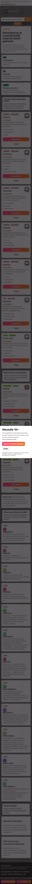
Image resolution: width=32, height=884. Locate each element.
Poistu (6, 449)
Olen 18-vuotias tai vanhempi (13, 444)
